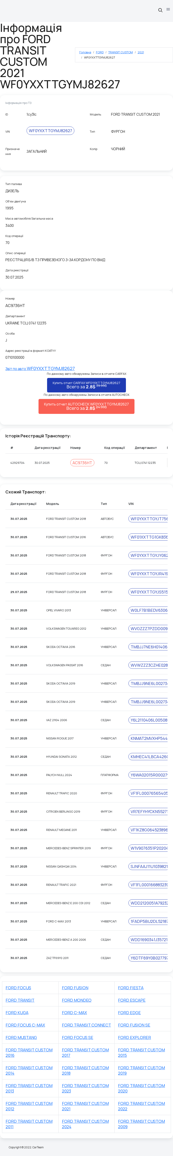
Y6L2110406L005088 (150, 720)
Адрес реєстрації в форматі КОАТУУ (30, 351)
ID (6, 114)
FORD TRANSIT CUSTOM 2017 (85, 1052)
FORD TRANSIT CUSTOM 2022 (141, 1106)
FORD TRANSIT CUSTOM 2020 (141, 1088)
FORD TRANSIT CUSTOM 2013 (29, 1088)
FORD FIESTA (130, 987)
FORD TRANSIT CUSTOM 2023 (85, 1088)
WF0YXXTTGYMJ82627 (50, 130)
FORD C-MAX (74, 1012)
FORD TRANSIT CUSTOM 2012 (29, 1106)
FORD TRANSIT (20, 1000)
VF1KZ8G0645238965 (151, 829)
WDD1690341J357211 (150, 939)
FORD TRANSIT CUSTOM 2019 (141, 1070)
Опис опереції (15, 253)
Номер (10, 298)
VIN (7, 131)
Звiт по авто (40, 368)
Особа (10, 333)
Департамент (15, 316)
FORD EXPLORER (134, 1037)
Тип (92, 131)
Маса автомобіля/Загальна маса (29, 218)
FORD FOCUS (18, 987)
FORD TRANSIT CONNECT (86, 1025)
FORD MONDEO (76, 1000)
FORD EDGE (129, 1012)
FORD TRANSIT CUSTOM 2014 (29, 1070)
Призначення (12, 151)
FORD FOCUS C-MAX (25, 1025)
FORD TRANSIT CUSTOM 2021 (85, 1106)
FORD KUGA (17, 1012)
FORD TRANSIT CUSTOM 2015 (141, 1052)
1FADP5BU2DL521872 (151, 921)
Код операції (14, 236)
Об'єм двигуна (15, 201)
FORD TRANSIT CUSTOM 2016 (29, 1052)
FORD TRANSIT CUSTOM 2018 (85, 1070)
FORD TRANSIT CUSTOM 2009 (141, 1123)
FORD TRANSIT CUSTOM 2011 (29, 1123)
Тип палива (13, 184)
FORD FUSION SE (134, 1025)
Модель (95, 114)
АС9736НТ (82, 462)
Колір (93, 149)
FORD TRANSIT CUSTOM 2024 (85, 1123)
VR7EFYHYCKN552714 (151, 811)
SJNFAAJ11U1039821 (149, 866)
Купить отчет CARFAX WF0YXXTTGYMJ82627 (86, 385)
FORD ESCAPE (132, 1000)
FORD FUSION (75, 987)
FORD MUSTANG (21, 1037)
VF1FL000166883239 (149, 884)
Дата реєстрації (16, 270)
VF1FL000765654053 (150, 793)
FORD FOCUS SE (77, 1037)
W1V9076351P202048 (151, 848)
